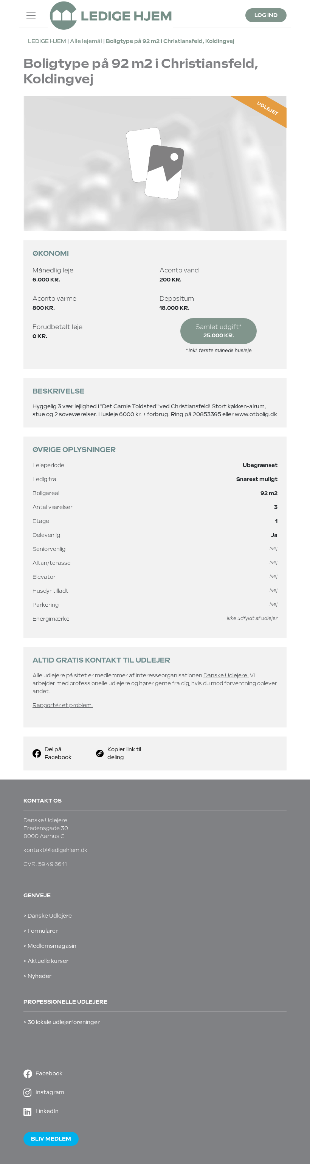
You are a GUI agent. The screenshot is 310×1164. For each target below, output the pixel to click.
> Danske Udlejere (47, 916)
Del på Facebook (58, 753)
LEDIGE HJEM (47, 41)
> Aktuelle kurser (45, 961)
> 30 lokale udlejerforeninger (61, 1022)
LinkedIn (47, 1111)
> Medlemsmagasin (49, 946)
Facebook (49, 1073)
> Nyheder (37, 976)
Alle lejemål (86, 41)
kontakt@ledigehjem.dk (55, 850)
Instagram (50, 1092)
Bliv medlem (51, 1139)
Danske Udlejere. (226, 675)
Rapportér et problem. (63, 705)
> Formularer (40, 931)
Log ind (265, 15)
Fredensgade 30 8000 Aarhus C (45, 832)
